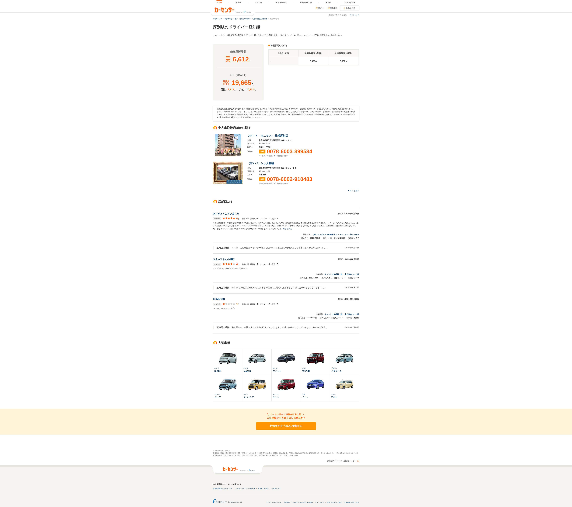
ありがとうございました (226, 213)
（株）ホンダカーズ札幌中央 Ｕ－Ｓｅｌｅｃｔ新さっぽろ (335, 234)
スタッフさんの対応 (223, 259)
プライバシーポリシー (273, 502)
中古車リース (276, 488)
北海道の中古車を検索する (286, 425)
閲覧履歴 (333, 8)
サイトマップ (354, 15)
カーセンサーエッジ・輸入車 (245, 488)
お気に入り (350, 8)
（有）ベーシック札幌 (260, 163)
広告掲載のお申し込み (351, 502)
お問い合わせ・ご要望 (334, 502)
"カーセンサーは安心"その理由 (302, 502)
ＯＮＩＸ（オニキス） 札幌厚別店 (267, 135)
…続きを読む (286, 229)
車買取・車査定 (263, 488)
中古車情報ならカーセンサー (222, 488)
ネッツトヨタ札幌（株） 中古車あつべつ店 (342, 274)
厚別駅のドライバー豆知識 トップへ (341, 461)
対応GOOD (219, 299)
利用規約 (287, 502)
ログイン (321, 8)
